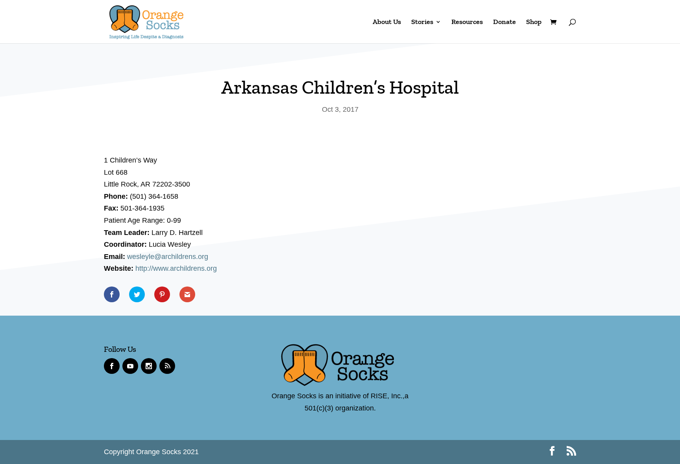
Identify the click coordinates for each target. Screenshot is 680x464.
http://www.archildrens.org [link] (176, 268)
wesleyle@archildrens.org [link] (167, 257)
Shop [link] (533, 22)
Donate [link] (504, 22)
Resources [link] (467, 22)
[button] (552, 452)
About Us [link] (387, 22)
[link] (146, 21)
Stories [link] (422, 22)
